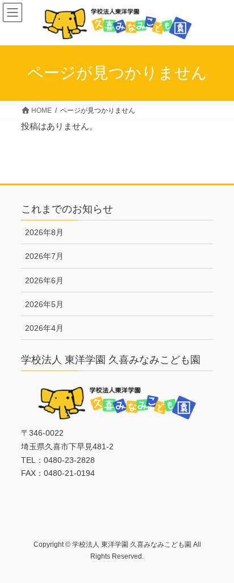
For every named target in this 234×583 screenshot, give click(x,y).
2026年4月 (44, 328)
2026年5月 (44, 304)
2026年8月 (44, 232)
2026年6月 (44, 280)
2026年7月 (44, 256)
